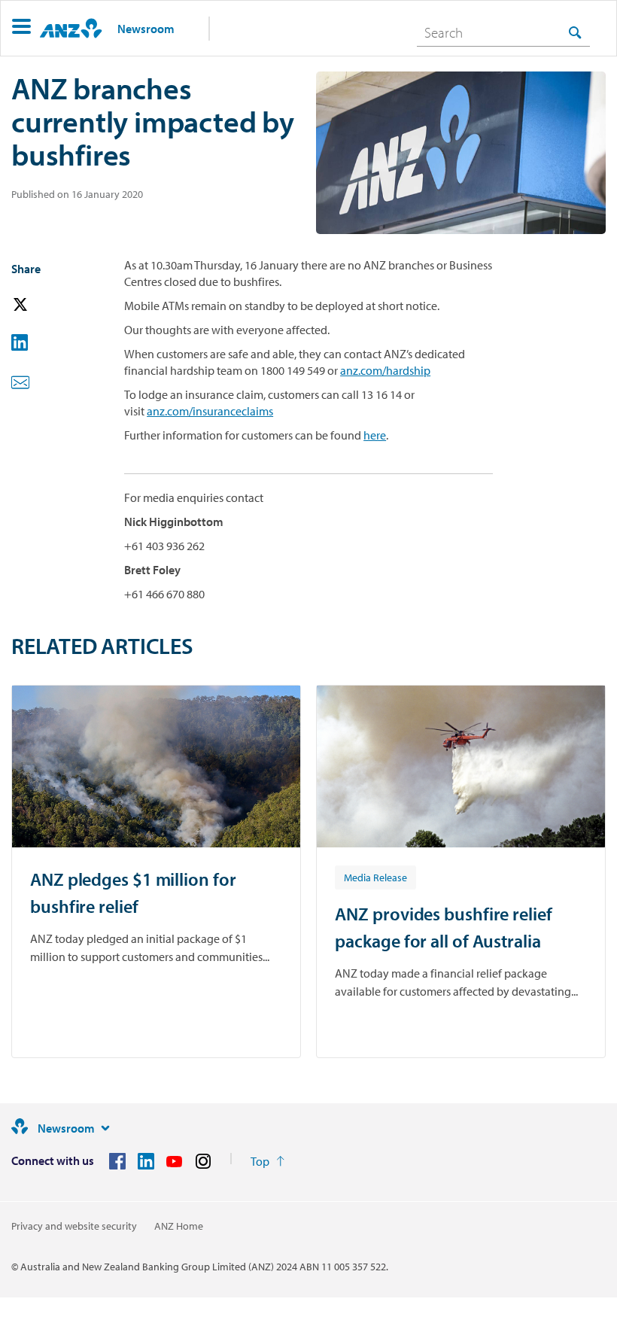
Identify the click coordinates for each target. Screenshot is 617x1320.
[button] (21, 28)
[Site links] (105, 1128)
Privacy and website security (74, 1226)
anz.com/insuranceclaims (210, 410)
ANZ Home (178, 1226)
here (374, 435)
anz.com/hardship (385, 370)
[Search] (575, 32)
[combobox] (503, 32)
